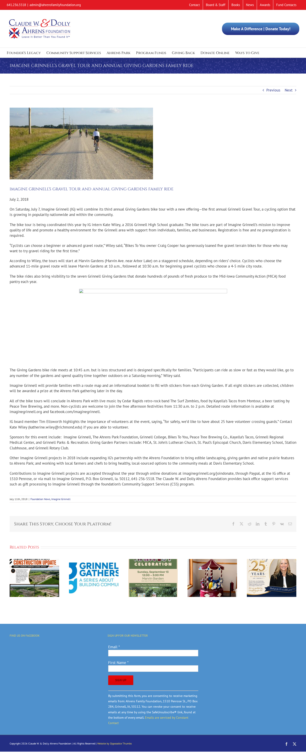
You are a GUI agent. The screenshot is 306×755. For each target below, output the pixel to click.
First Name (118, 662)
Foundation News (40, 499)
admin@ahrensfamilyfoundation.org (55, 5)
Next (289, 90)
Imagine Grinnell (61, 499)
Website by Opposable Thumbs (114, 743)
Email (114, 646)
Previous (273, 90)
